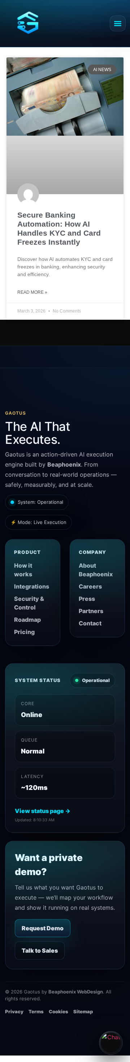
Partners (91, 611)
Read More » (32, 292)
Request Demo (43, 928)
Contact (90, 623)
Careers (90, 586)
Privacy (14, 1011)
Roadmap (27, 619)
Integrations (31, 586)
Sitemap (83, 1011)
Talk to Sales (40, 950)
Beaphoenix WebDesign (75, 992)
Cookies (58, 1011)
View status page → (42, 810)
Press (87, 598)
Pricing (24, 631)
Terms (36, 1011)
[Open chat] (111, 1043)
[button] (118, 23)
